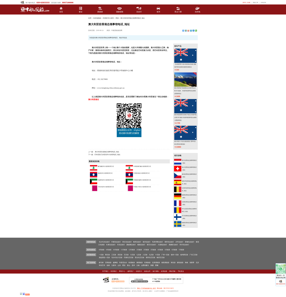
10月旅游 (116, 250)
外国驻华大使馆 (108, 18)
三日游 (113, 255)
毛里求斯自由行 (157, 242)
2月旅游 (146, 250)
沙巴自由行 (179, 242)
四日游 (120, 255)
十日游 (157, 255)
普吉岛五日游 (139, 257)
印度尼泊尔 (123, 262)
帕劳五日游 (161, 257)
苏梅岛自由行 (189, 242)
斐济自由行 (146, 242)
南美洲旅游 (165, 262)
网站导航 (172, 271)
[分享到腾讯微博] (191, 30)
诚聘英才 (130, 271)
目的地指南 (97, 18)
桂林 (108, 265)
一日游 (101, 255)
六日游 (132, 255)
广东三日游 (193, 255)
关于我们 (105, 271)
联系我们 (114, 271)
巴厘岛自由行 (116, 242)
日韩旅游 (108, 262)
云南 (138, 265)
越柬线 (115, 262)
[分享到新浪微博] (188, 30)
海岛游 (173, 262)
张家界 (192, 262)
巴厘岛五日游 (128, 257)
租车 (158, 12)
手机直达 (181, 271)
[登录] (244, 2)
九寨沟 (113, 265)
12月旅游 (132, 250)
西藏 (156, 265)
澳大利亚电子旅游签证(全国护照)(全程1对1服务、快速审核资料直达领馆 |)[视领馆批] (185, 90)
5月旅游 (167, 250)
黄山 (128, 265)
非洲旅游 (147, 262)
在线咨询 (263, 2)
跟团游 (100, 12)
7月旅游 (181, 250)
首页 (61, 12)
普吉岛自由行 (127, 242)
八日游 (145, 255)
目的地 (197, 12)
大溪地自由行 (162, 245)
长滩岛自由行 (111, 245)
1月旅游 (139, 250)
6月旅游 (174, 250)
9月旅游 (108, 250)
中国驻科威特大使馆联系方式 (142, 180)
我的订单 (255, 2)
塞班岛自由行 (169, 242)
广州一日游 (165, 255)
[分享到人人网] (194, 30)
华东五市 (102, 265)
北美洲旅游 (156, 262)
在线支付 (139, 271)
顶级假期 (119, 12)
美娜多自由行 (173, 245)
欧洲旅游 (132, 262)
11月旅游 (124, 250)
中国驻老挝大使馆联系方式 (142, 173)
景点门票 (178, 12)
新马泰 (101, 262)
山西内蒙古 (145, 265)
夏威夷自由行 (131, 245)
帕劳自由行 (137, 242)
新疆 (152, 265)
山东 (119, 265)
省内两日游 (184, 255)
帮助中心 (122, 271)
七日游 (138, 255)
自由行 (139, 12)
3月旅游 (153, 250)
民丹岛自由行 (184, 245)
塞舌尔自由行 (151, 245)
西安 (123, 265)
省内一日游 (175, 255)
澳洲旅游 (139, 262)
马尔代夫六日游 (116, 257)
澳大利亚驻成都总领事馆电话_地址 (107, 152)
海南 (186, 262)
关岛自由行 (121, 245)
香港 (117, 18)
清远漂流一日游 (104, 257)
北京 (197, 262)
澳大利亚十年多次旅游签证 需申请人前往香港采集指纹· (185, 143)
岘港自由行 (141, 245)
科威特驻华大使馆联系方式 (106, 180)
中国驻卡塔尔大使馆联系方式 (142, 187)
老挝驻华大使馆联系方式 (105, 173)
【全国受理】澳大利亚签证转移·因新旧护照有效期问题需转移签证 (185, 65)
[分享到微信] (196, 30)
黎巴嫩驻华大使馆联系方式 (106, 166)
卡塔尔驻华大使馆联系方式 (106, 187)
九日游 (151, 255)
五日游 (126, 255)
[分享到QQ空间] (186, 30)
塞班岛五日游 (150, 257)
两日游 (107, 255)
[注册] (248, 2)
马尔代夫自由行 (104, 242)
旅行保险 (155, 271)
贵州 (133, 265)
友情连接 (164, 271)
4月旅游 (160, 250)
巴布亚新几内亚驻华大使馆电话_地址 (107, 154)
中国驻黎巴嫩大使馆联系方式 (142, 166)
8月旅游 (101, 250)
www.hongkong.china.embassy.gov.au (110, 88)
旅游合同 (147, 271)
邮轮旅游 (180, 262)
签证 (80, 12)
